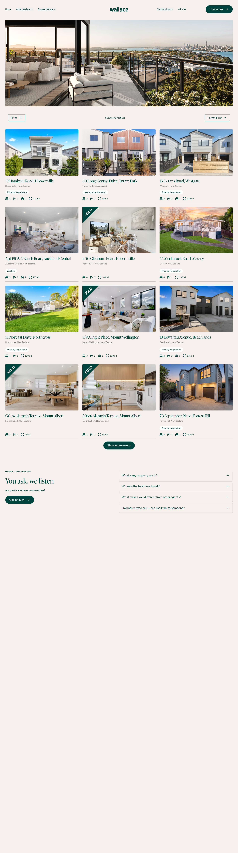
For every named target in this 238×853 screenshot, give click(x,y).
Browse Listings (45, 9)
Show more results (119, 445)
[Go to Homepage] (119, 9)
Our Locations (163, 9)
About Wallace (23, 9)
